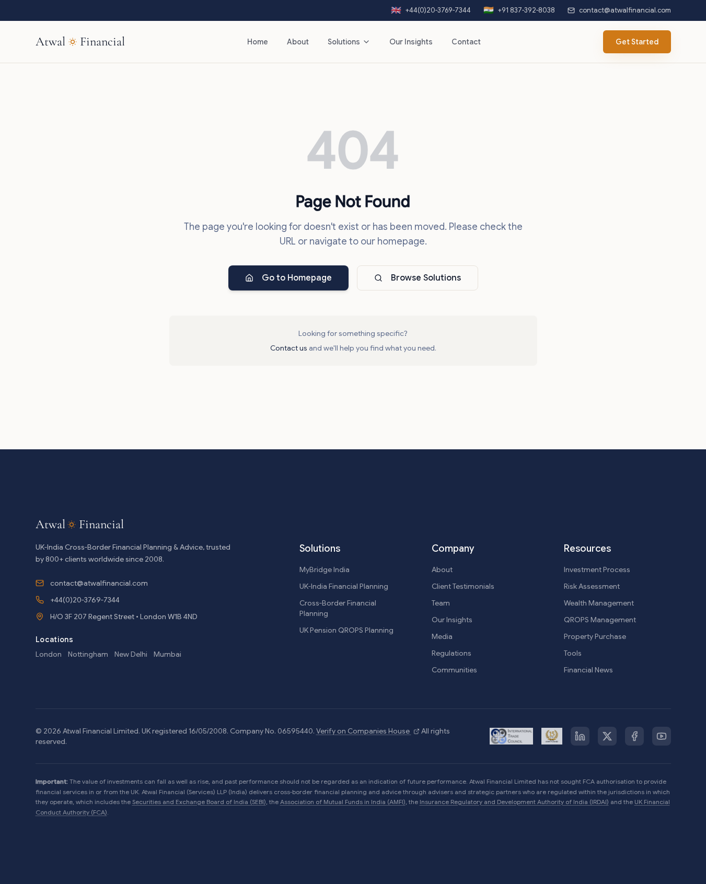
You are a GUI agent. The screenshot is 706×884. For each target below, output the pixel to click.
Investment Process (597, 569)
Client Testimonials (463, 586)
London (49, 654)
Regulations (451, 653)
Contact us (288, 348)
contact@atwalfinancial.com (99, 583)
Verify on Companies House (363, 731)
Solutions (344, 41)
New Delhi (130, 654)
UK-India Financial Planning (343, 586)
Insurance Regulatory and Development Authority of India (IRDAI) (514, 802)
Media (442, 636)
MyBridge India (324, 569)
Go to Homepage (297, 278)
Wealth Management (599, 603)
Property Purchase (595, 636)
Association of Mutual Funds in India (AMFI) (343, 802)
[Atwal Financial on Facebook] (634, 736)
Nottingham (88, 654)
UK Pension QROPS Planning (346, 630)
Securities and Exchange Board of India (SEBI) (199, 802)
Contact (466, 41)
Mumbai (167, 654)
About (298, 41)
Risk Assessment (592, 586)
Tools (573, 653)
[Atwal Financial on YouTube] (661, 736)
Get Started (637, 41)
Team (441, 603)
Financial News (588, 669)
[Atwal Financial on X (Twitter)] (607, 736)
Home (257, 41)
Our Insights (411, 41)
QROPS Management (600, 619)
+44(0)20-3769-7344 (85, 599)
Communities (454, 669)
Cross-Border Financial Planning (337, 608)
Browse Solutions (426, 278)
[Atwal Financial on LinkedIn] (580, 736)
